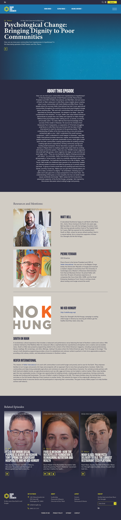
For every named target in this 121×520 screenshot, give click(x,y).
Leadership (54, 497)
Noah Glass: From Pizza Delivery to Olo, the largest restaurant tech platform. (96, 457)
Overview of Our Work (58, 501)
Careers (76, 497)
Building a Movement (76, 9)
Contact (77, 513)
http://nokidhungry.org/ (68, 312)
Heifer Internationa (29, 365)
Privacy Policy (58, 513)
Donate (112, 2)
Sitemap (68, 513)
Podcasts (77, 499)
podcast (9, 21)
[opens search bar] (102, 2)
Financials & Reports (57, 499)
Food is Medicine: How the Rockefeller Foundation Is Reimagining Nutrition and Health (58, 456)
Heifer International (67, 264)
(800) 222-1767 (34, 508)
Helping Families (61, 9)
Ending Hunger (47, 9)
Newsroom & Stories (80, 501)
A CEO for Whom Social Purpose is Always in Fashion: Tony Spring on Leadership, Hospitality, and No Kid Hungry (22, 456)
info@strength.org (35, 505)
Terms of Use (45, 513)
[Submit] (115, 503)
